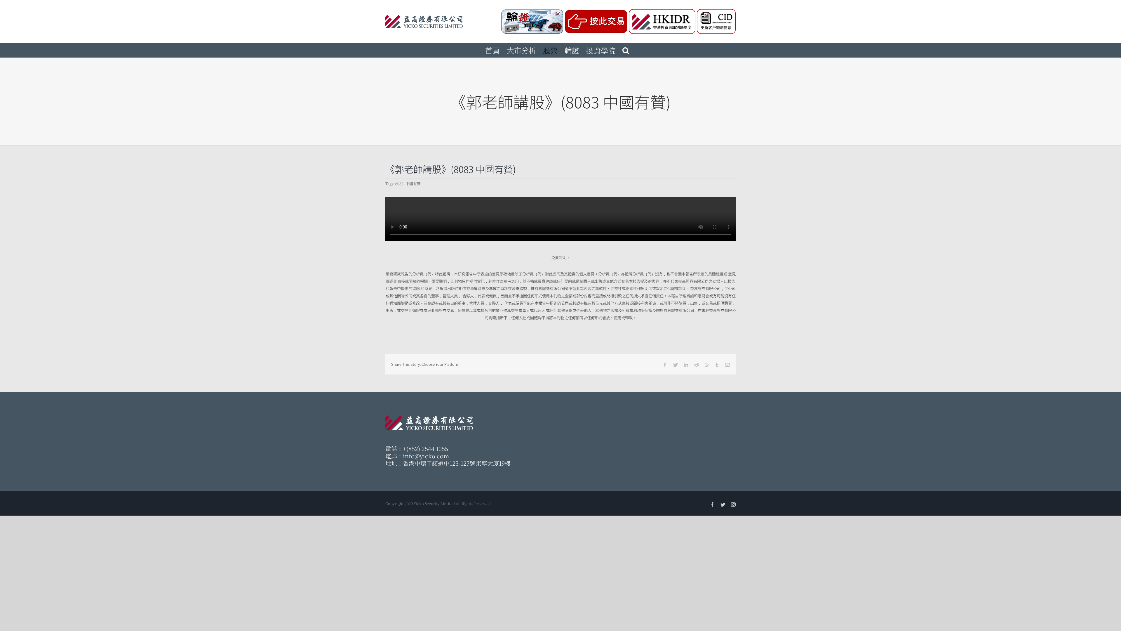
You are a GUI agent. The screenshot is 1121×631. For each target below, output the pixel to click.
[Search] (625, 50)
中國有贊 (413, 183)
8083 (399, 183)
